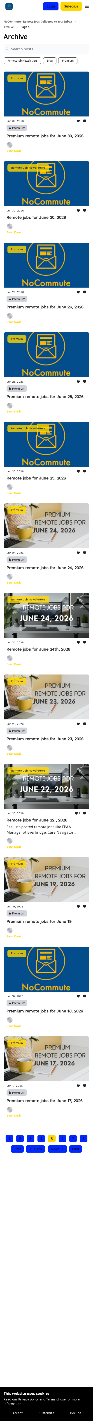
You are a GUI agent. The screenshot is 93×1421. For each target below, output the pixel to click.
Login (51, 6)
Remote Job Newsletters (22, 61)
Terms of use (56, 1399)
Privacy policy (28, 1399)
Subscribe (71, 6)
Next (55, 1149)
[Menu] (86, 5)
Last (75, 1149)
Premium (68, 61)
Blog (50, 61)
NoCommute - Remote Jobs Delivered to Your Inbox (38, 21)
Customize (46, 1413)
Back (38, 1149)
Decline (75, 1413)
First (17, 1149)
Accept (17, 1413)
